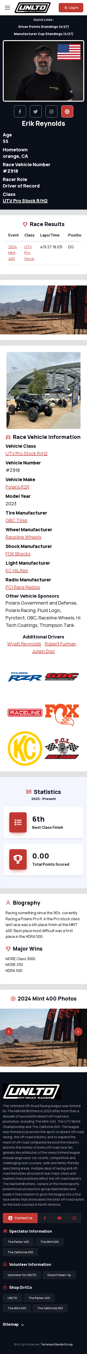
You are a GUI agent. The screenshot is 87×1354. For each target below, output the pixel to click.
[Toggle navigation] (7, 7)
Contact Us (23, 1218)
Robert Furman (60, 644)
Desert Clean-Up (59, 1275)
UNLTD (12, 1298)
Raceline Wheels (23, 537)
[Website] (67, 111)
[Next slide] (78, 310)
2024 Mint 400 (12, 252)
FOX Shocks (18, 554)
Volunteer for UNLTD (22, 1275)
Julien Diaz (43, 651)
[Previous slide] (9, 310)
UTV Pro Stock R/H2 (25, 201)
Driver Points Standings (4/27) (43, 26)
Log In (73, 7)
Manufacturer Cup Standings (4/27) (43, 34)
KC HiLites (17, 570)
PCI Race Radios (23, 587)
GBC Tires (16, 520)
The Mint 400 (49, 1242)
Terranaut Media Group (57, 1344)
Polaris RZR (17, 487)
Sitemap (11, 1324)
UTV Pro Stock (29, 252)
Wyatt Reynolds (24, 644)
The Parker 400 (18, 1242)
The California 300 (20, 1252)
